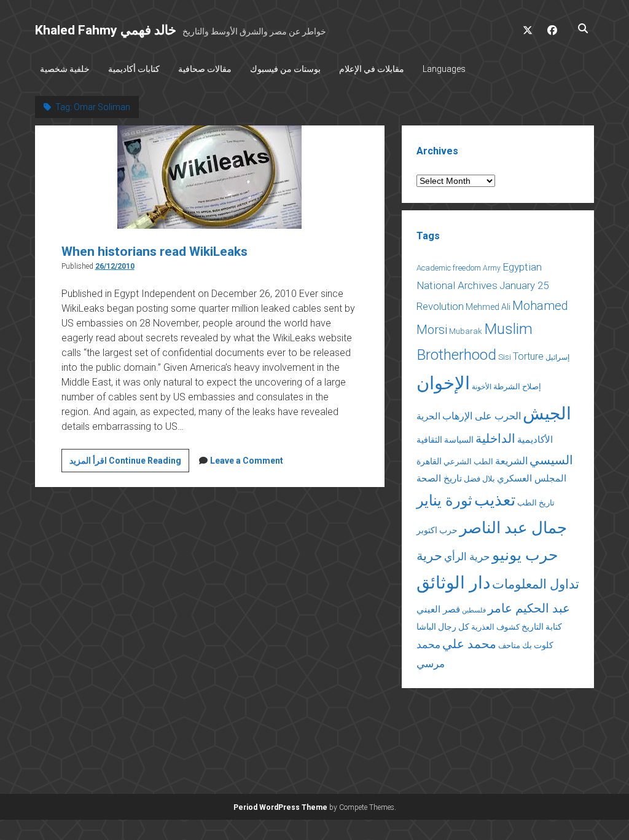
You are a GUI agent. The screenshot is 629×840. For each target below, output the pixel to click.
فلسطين (474, 610)
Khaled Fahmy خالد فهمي (105, 30)
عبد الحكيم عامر (529, 608)
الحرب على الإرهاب (481, 416)
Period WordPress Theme (280, 807)
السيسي (551, 460)
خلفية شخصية (65, 69)
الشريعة (511, 461)
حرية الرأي (467, 556)
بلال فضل (479, 478)
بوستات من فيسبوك (285, 69)
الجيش (547, 413)
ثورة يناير (444, 500)
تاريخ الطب (536, 502)
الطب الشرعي (468, 461)
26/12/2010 (115, 266)
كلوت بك (537, 645)
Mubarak (465, 331)
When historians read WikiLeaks (154, 251)
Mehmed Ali (488, 307)
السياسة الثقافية (445, 440)
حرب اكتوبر (437, 530)
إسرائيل (557, 357)
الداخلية (495, 438)
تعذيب (494, 500)
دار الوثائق (453, 583)
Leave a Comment (246, 461)
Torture (528, 356)
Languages (444, 69)
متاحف (509, 645)
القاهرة (429, 461)
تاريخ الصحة (439, 478)
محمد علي (469, 644)
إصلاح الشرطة (517, 386)
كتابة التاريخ (542, 627)
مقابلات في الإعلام (371, 69)
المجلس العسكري (531, 478)
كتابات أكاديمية (134, 69)
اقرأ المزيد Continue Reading (129, 463)
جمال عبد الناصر (513, 527)
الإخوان (443, 383)
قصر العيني (438, 609)
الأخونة (481, 386)
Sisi (504, 357)
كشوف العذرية (495, 627)
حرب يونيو (525, 555)
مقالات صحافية (205, 69)
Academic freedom (448, 267)
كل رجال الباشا (442, 627)
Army (492, 268)
